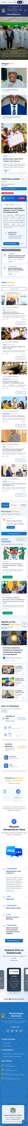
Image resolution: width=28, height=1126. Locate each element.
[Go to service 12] (22, 999)
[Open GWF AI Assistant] (24, 1122)
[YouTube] (16, 1031)
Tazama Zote (21, 718)
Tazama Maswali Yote (13, 940)
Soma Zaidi (6, 170)
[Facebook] (7, 1031)
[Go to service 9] (17, 999)
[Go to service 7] (14, 999)
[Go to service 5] (11, 999)
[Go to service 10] (19, 999)
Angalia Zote (20, 539)
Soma (10, 261)
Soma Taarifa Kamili (10, 243)
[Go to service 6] (13, 999)
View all (24, 625)
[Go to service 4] (10, 999)
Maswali (4, 2)
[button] (14, 879)
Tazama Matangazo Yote (14, 533)
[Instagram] (12, 1031)
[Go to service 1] (5, 999)
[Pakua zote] (21, 728)
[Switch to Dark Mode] (14, 2)
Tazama (12, 527)
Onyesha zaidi (10, 890)
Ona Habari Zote (14, 289)
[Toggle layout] (22, 1107)
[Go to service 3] (8, 999)
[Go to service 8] (16, 999)
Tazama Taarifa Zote (10, 188)
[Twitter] (20, 1031)
